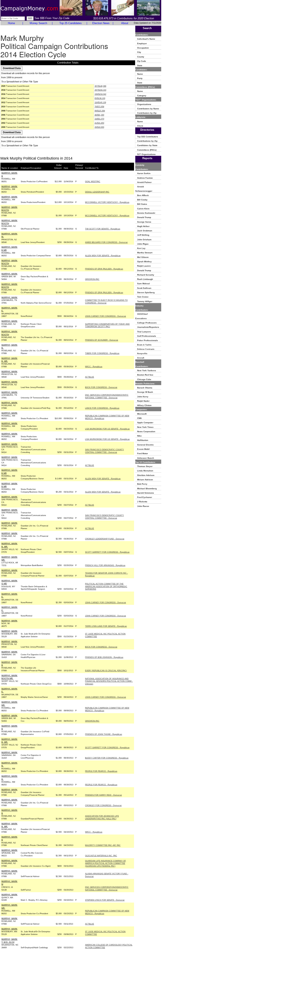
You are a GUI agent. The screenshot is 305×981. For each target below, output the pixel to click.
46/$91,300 (99, 115)
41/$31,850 (99, 123)
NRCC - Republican (93, 367)
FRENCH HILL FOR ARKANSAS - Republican (105, 565)
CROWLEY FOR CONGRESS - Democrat (103, 805)
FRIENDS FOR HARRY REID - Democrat (103, 795)
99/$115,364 (100, 111)
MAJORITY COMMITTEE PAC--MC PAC (103, 845)
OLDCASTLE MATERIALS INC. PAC (101, 856)
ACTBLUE (89, 377)
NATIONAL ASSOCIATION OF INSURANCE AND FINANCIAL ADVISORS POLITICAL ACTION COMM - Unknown (109, 681)
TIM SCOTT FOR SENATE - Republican (102, 229)
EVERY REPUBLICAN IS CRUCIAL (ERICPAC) (106, 671)
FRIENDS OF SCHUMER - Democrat (101, 340)
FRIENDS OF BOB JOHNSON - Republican (104, 657)
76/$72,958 (99, 107)
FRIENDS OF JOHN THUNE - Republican (103, 734)
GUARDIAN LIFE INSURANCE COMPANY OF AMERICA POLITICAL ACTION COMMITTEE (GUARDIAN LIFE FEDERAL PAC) (105, 863)
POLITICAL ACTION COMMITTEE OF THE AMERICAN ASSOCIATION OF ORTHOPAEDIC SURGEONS (106, 586)
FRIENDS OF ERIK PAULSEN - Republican (104, 269)
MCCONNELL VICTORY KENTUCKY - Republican (107, 202)
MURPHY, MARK (9, 186)
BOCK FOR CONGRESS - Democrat (101, 387)
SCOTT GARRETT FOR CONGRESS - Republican (107, 552)
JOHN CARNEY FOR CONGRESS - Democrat (105, 316)
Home (11, 23)
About (124, 23)
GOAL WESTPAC (92, 182)
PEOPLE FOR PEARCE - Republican (101, 771)
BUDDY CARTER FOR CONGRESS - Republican (106, 758)
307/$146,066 (100, 86)
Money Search (38, 23)
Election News (101, 23)
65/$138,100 (100, 98)
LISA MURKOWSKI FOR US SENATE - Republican (107, 429)
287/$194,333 (100, 90)
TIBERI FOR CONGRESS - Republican (102, 353)
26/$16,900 (99, 127)
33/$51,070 (99, 119)
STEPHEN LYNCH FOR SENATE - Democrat (104, 900)
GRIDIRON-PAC (92, 279)
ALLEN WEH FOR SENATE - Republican (103, 256)
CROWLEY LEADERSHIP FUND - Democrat (104, 539)
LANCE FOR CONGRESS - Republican (102, 408)
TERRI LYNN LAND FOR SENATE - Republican (106, 626)
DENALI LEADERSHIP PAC (97, 192)
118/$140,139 (100, 102)
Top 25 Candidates (70, 23)
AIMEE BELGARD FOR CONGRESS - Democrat (106, 242)
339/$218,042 (100, 94)
